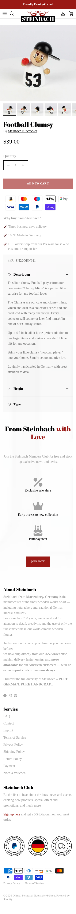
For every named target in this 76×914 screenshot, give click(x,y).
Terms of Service (14, 737)
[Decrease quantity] (7, 165)
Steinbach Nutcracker (22, 131)
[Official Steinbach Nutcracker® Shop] (38, 16)
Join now (38, 561)
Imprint (8, 730)
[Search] (14, 13)
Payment (9, 766)
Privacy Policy (13, 744)
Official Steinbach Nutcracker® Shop (34, 895)
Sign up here (11, 814)
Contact (8, 723)
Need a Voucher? (14, 773)
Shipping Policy (14, 751)
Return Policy (12, 759)
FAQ (6, 716)
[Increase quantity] (24, 165)
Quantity (9, 156)
